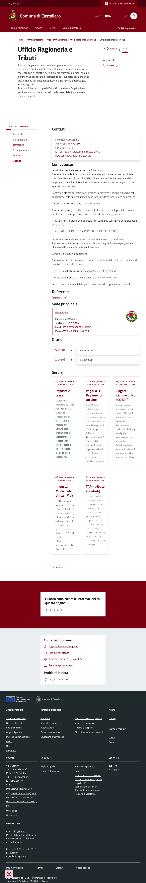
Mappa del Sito (83, 867)
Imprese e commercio (85, 723)
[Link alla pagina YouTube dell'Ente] (110, 766)
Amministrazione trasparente (88, 779)
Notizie (112, 718)
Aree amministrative (16, 718)
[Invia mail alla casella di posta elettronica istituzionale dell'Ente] (19, 788)
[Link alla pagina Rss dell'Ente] (116, 766)
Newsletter (114, 770)
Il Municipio (61, 312)
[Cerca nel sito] (132, 15)
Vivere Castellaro (72, 28)
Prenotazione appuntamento (88, 790)
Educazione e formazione (52, 736)
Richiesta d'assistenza (85, 793)
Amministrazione (19, 28)
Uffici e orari (11, 810)
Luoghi (112, 737)
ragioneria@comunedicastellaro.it (82, 152)
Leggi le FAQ (81, 783)
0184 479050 (72, 323)
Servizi (52, 28)
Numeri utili (11, 815)
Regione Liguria (15, 3)
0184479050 (72, 144)
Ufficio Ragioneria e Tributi (83, 39)
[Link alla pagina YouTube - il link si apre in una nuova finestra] (106, 16)
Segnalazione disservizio (86, 786)
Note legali (80, 771)
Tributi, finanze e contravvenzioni (90, 734)
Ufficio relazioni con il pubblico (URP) (21, 804)
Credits (59, 867)
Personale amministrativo (18, 736)
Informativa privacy (84, 766)
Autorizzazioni (47, 727)
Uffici (8, 746)
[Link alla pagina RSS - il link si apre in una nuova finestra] (109, 16)
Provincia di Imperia (49, 771)
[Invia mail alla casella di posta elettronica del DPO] (20, 831)
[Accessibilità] (9, 874)
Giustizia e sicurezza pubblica (88, 718)
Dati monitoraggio (14, 867)
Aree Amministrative (57, 39)
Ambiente (45, 718)
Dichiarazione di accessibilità (88, 775)
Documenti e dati (14, 723)
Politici (9, 741)
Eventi (112, 742)
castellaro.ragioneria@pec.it (76, 156)
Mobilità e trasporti (84, 727)
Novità (38, 28)
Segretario (11, 750)
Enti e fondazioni (14, 727)
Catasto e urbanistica (50, 732)
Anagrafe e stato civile (51, 723)
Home (20, 39)
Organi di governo (14, 732)
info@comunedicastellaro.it (76, 327)
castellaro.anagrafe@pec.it (74, 331)
